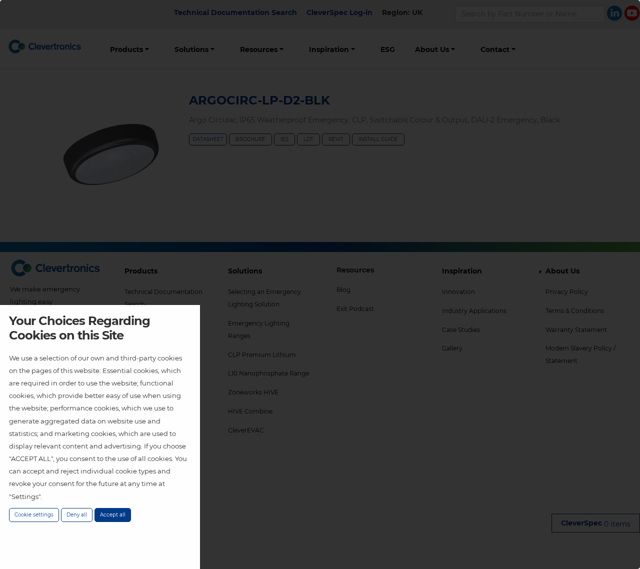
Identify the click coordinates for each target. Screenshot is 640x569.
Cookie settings (34, 515)
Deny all (76, 515)
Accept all (113, 515)
